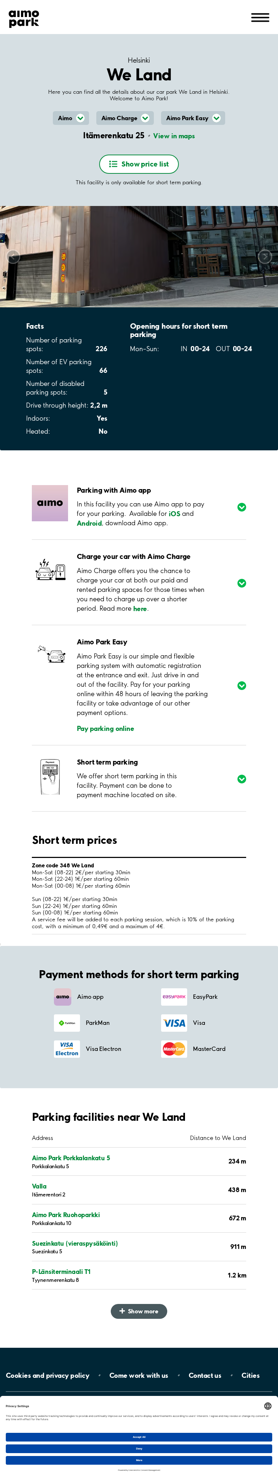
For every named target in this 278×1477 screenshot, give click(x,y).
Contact (205, 1375)
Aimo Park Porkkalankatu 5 (71, 1158)
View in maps (174, 135)
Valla (39, 1186)
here (140, 608)
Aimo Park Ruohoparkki (66, 1215)
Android (89, 522)
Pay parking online (105, 728)
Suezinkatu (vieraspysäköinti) (75, 1243)
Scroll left (13, 256)
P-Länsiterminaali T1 (61, 1271)
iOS (174, 513)
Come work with (138, 1375)
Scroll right (265, 256)
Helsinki (139, 60)
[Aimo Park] (24, 18)
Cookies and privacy (47, 1375)
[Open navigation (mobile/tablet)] (260, 17)
